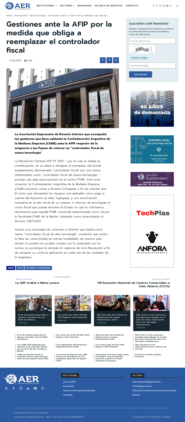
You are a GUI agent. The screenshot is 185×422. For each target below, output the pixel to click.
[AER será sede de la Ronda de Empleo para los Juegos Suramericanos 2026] (112, 303)
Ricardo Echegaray (38, 267)
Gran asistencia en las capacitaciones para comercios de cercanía (150, 346)
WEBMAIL (167, 417)
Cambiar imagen (139, 57)
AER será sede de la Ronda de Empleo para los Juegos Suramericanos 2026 (112, 317)
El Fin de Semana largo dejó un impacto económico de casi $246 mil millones (33, 317)
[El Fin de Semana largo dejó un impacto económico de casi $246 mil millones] (33, 303)
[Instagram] (160, 6)
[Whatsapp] (170, 6)
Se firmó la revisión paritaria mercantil (148, 355)
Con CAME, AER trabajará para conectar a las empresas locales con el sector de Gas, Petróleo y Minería (32, 347)
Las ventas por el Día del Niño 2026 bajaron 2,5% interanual (72, 316)
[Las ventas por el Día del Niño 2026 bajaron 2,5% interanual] (73, 303)
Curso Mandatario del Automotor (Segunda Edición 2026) (71, 345)
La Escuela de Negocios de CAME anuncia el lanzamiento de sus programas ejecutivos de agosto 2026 (71, 357)
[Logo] (17, 5)
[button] (177, 5)
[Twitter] (153, 6)
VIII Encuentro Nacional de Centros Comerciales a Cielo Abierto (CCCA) (133, 284)
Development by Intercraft (147, 417)
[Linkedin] (163, 6)
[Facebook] (157, 6)
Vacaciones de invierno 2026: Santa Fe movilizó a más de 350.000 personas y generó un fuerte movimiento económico (112, 357)
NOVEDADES (21, 15)
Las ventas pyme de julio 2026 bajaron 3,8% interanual (110, 345)
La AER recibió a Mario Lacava (37, 283)
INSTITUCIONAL (38, 15)
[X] (109, 60)
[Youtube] (167, 6)
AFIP (19, 267)
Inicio (9, 15)
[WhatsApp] (116, 60)
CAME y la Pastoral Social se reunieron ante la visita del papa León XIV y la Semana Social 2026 (32, 356)
